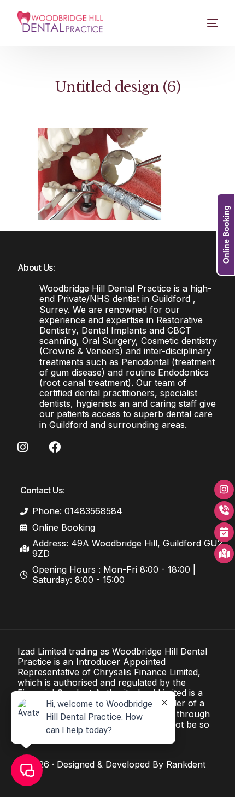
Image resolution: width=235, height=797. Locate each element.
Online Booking (225, 234)
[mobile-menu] (205, 23)
